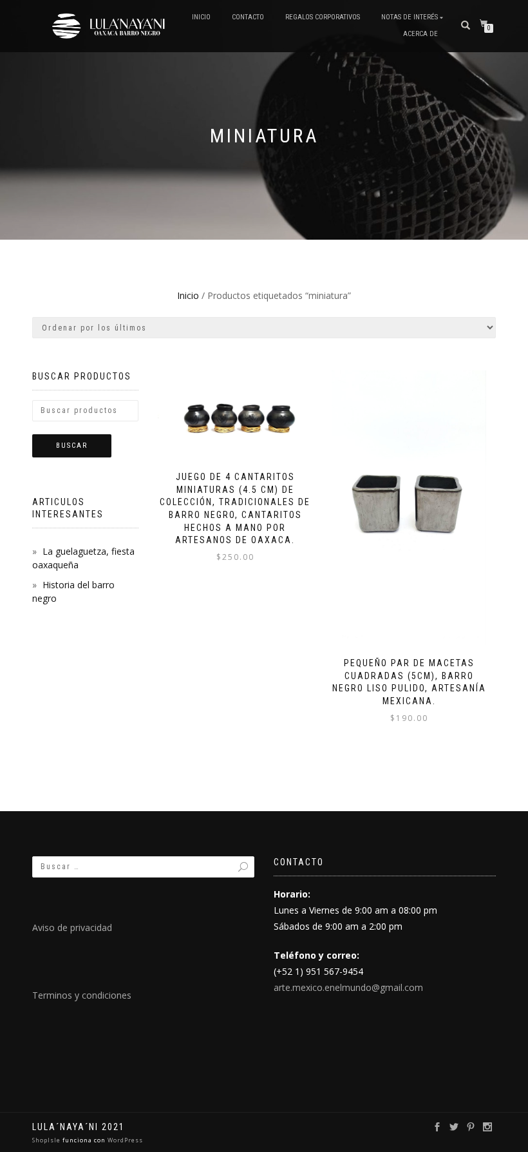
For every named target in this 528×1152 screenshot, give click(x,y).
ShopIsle (47, 1140)
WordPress (124, 1140)
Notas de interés (409, 17)
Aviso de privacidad (72, 927)
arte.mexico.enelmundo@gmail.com (348, 987)
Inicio (201, 17)
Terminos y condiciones (81, 995)
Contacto (248, 17)
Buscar (72, 445)
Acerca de (420, 34)
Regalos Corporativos (322, 17)
